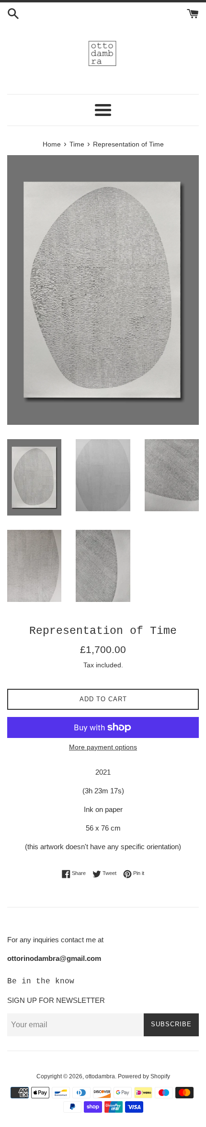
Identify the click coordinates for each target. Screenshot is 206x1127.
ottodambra (100, 1076)
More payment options (103, 747)
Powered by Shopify (144, 1076)
